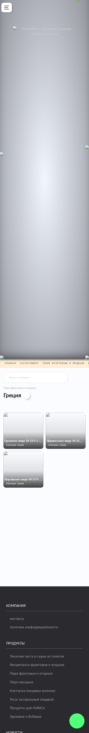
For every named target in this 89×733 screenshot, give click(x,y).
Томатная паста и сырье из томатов (37, 656)
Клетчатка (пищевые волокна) (32, 691)
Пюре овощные (21, 682)
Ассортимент (29, 363)
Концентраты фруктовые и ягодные (37, 665)
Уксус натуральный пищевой (32, 699)
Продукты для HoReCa (27, 708)
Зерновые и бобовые (26, 716)
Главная (10, 363)
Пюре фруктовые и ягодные (63, 363)
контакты (17, 619)
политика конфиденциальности (34, 627)
